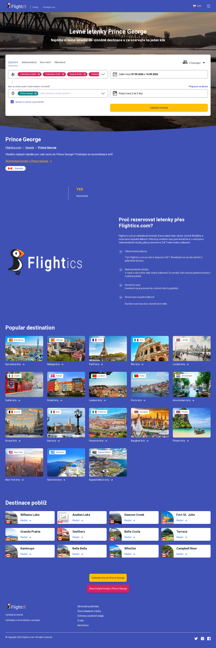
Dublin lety (11, 400)
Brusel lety (11, 440)
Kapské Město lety (99, 479)
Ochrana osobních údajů (90, 615)
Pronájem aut (49, 7)
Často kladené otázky (89, 611)
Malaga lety (53, 364)
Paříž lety (94, 364)
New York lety (12, 479)
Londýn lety (179, 364)
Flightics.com (13, 147)
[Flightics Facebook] (209, 638)
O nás (80, 620)
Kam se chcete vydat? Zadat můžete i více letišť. (29, 86)
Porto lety (136, 400)
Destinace (83, 625)
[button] (208, 6)
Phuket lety (179, 440)
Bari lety (51, 440)
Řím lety (135, 364)
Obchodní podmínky (88, 606)
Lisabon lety (95, 400)
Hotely (35, 7)
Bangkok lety (138, 440)
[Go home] (16, 606)
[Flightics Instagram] (202, 639)
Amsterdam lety (182, 400)
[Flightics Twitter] (196, 638)
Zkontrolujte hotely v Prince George (26, 161)
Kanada (29, 147)
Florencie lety (96, 440)
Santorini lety (54, 479)
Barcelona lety (13, 364)
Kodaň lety (53, 400)
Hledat (24, 520)
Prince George (47, 147)
